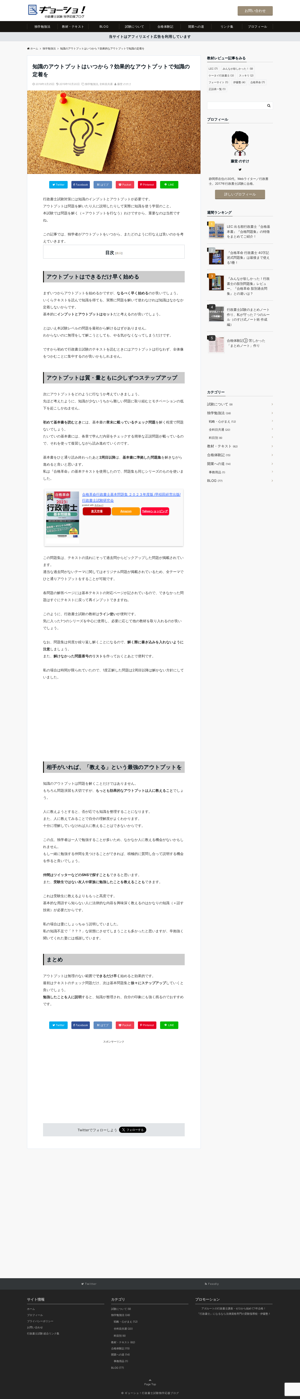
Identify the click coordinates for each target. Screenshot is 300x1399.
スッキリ (246, 75)
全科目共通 (106, 84)
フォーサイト (218, 82)
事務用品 (217, 472)
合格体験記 (165, 26)
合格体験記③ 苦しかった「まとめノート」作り (246, 343)
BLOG (103, 26)
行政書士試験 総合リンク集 (43, 1333)
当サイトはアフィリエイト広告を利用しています (150, 36)
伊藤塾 (239, 82)
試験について (134, 26)
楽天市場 (97, 511)
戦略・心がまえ (222, 421)
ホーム (31, 1308)
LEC (213, 68)
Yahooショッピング (155, 511)
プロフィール (257, 26)
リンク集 (226, 26)
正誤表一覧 (217, 89)
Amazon (126, 511)
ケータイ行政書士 (221, 75)
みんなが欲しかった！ (238, 68)
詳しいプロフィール (240, 194)
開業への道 (196, 26)
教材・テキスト (73, 26)
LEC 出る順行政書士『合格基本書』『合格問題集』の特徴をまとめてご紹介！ (248, 231)
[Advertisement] (114, 718)
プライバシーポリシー (40, 1321)
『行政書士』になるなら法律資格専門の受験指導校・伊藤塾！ (234, 1313)
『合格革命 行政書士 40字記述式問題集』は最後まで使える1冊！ (248, 258)
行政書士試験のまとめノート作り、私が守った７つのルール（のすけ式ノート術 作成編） (248, 317)
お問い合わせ (255, 10)
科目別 (215, 437)
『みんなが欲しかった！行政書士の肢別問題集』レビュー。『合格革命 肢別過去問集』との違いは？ (248, 286)
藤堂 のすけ (124, 84)
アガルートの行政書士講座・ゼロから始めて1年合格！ (233, 1308)
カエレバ (98, 505)
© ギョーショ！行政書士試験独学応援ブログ (150, 1393)
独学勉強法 (42, 26)
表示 (118, 253)
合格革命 (257, 82)
